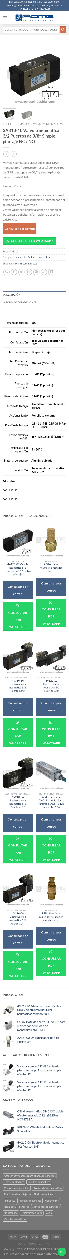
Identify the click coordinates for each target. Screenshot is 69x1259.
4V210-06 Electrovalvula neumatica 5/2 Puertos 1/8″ (17, 802)
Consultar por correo (20, 228)
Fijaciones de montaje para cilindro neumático (28, 1194)
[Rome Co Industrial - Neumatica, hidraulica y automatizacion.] (34, 17)
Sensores (24, 1206)
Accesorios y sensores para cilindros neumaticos (30, 1175)
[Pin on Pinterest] (36, 272)
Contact (45, 1243)
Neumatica (22, 124)
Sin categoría (11, 1212)
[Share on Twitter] (21, 272)
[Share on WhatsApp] (6, 272)
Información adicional (20, 302)
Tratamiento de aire (31, 1212)
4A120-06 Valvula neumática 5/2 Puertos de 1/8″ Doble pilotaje (18, 569)
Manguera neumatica (30, 1200)
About (22, 1243)
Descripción (12, 294)
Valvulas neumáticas (48, 124)
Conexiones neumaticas (17, 1188)
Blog (32, 1243)
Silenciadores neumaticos (46, 1206)
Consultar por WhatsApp (31, 241)
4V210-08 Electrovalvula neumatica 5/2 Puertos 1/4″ (17, 918)
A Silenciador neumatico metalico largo (51, 567)
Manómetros (52, 1200)
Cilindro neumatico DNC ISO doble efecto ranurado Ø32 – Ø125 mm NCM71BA (51, 802)
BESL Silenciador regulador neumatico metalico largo (51, 917)
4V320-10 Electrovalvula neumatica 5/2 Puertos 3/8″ (51, 685)
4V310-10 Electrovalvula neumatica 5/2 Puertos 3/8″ (17, 685)
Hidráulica (9, 1200)
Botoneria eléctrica (14, 1181)
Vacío (49, 1212)
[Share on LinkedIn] (51, 272)
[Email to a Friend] (29, 272)
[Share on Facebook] (14, 272)
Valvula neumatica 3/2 (25, 263)
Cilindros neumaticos (39, 1181)
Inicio (7, 124)
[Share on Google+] (44, 272)
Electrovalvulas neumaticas (47, 1188)
